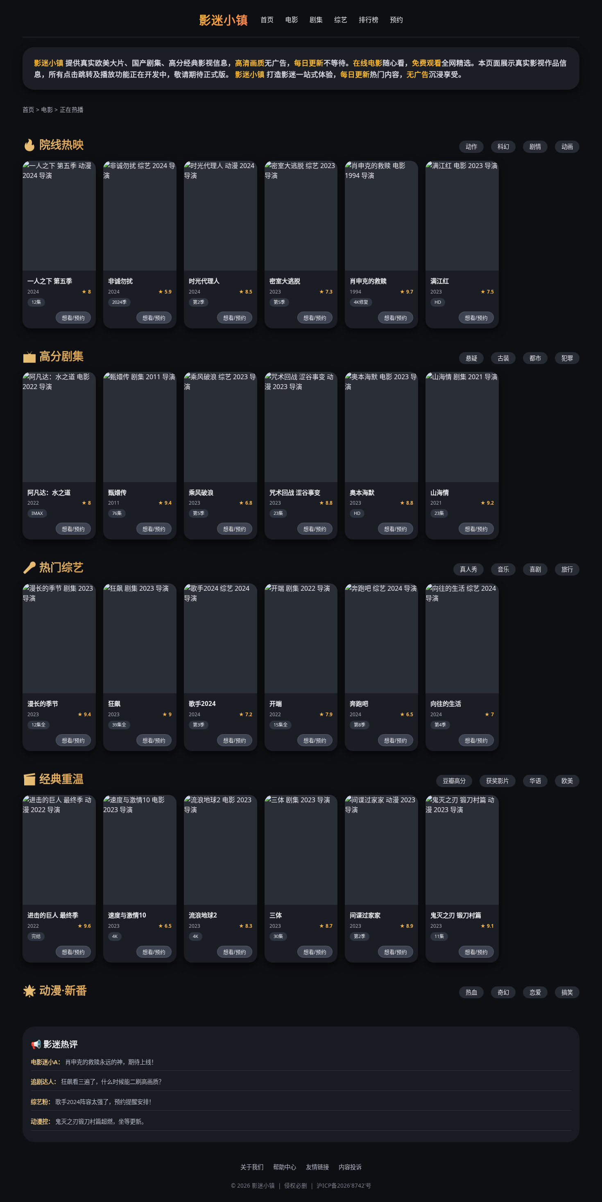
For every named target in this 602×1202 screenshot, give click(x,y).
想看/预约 (73, 318)
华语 (535, 781)
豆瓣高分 (454, 781)
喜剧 (535, 569)
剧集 (316, 19)
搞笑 (567, 992)
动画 (567, 146)
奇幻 (503, 992)
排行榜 (368, 19)
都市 (535, 358)
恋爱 (535, 992)
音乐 (503, 569)
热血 (471, 992)
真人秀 (468, 569)
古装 (503, 358)
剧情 (535, 146)
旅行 (567, 569)
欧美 (567, 781)
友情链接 (317, 1167)
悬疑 (471, 358)
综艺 (340, 19)
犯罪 (567, 358)
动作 (471, 146)
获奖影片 (497, 781)
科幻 (503, 146)
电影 (291, 19)
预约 (396, 19)
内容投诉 (350, 1167)
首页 (267, 19)
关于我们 (251, 1167)
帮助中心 (284, 1167)
